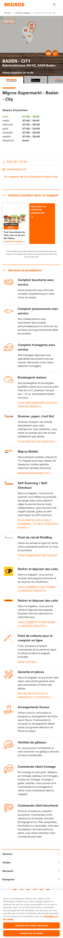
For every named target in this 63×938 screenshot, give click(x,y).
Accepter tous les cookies (31, 933)
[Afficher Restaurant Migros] (36, 79)
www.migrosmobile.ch (33, 473)
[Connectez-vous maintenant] (54, 5)
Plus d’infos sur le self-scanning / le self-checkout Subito (38, 523)
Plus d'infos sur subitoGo (36, 441)
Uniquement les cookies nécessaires (31, 925)
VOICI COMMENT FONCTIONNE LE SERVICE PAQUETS (37, 588)
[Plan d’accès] (55, 55)
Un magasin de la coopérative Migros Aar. (31, 177)
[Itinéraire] (48, 55)
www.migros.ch (16, 169)
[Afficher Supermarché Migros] (12, 79)
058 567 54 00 (17, 162)
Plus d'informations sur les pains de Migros (37, 404)
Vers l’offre (26, 662)
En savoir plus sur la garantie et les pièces (33, 695)
